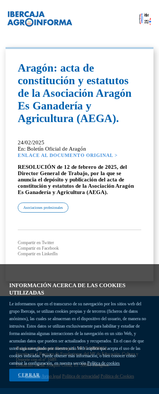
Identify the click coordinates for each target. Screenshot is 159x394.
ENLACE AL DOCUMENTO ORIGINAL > (68, 155)
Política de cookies (103, 363)
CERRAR (29, 375)
